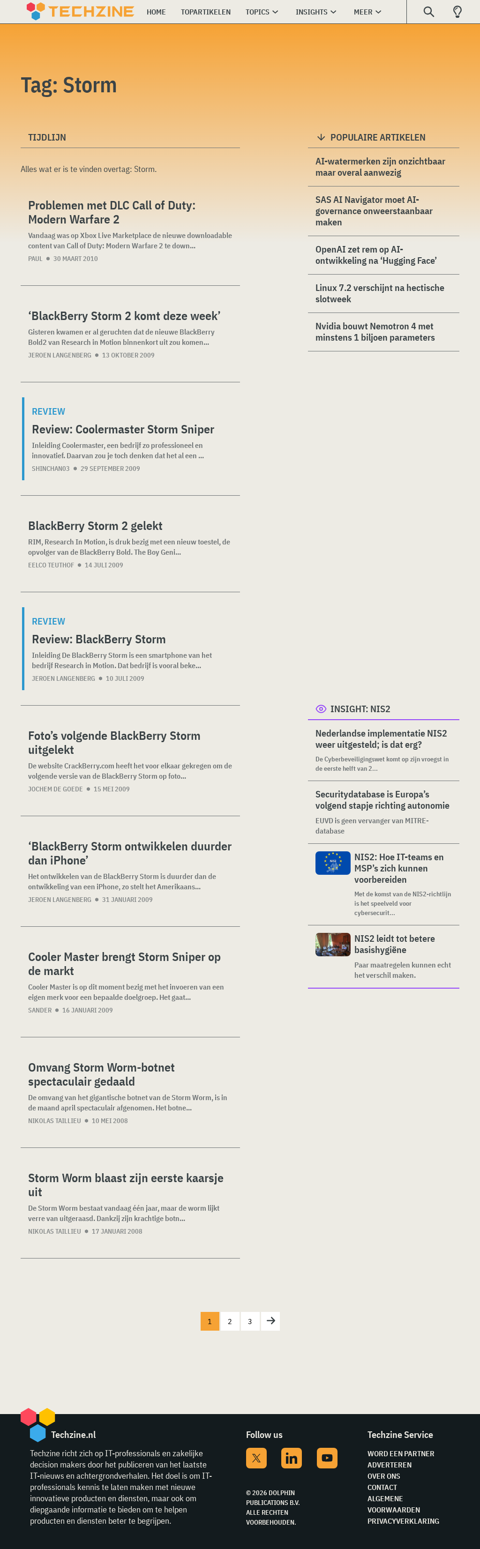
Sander (40, 1010)
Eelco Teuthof (51, 565)
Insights (312, 11)
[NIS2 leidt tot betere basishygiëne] (333, 956)
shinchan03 (51, 468)
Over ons (384, 1476)
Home (156, 11)
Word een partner (401, 1453)
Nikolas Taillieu (54, 1121)
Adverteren (390, 1464)
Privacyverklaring (403, 1521)
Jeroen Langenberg (59, 355)
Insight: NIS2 (360, 708)
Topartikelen (206, 11)
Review (48, 411)
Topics (258, 11)
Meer (363, 11)
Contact (382, 1487)
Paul (35, 258)
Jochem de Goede (55, 789)
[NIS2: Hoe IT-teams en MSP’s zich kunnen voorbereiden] (333, 884)
